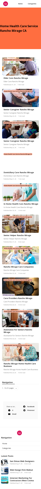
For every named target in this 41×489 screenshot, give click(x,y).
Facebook (30, 407)
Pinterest (30, 410)
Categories (32, 4)
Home (20, 4)
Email (14, 414)
